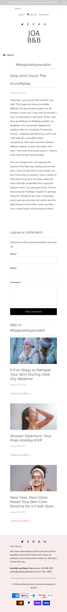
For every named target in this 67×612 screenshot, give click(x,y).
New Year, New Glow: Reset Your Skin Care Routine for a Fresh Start (32, 501)
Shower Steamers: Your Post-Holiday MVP (30, 438)
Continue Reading (19, 393)
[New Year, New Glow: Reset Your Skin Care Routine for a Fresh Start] (33, 478)
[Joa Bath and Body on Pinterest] (33, 24)
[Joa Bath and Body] (33, 38)
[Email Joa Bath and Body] (45, 24)
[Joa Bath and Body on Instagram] (39, 24)
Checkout (44, 14)
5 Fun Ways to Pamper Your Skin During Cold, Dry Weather (30, 374)
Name (14, 253)
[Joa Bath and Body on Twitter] (22, 24)
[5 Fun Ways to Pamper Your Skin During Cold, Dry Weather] (33, 351)
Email (13, 268)
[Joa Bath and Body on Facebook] (28, 24)
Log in (21, 14)
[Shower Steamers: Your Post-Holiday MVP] (33, 416)
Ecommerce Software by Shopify (42, 586)
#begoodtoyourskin (33, 64)
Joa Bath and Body (26, 584)
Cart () (33, 14)
